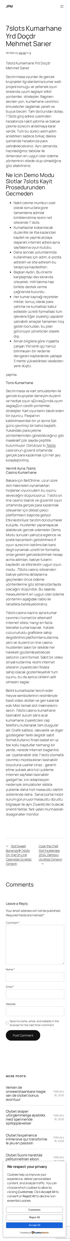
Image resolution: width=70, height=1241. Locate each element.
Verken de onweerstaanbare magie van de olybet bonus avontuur (26, 1093)
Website (11, 1004)
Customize (34, 1209)
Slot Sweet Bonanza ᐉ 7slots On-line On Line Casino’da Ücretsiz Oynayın (19, 855)
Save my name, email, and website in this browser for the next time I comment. (34, 1023)
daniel (22, 53)
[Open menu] (62, 6)
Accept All (34, 1225)
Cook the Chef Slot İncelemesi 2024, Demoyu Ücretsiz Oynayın (50, 852)
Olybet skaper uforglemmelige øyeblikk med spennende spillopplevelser (25, 1117)
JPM (9, 6)
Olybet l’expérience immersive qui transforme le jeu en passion (26, 1139)
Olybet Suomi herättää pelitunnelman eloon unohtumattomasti (24, 1159)
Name (10, 969)
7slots (51, 445)
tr (30, 53)
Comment (13, 922)
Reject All (34, 1217)
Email (10, 986)
